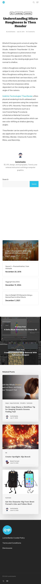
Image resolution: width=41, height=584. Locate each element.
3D (12, 13)
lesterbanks (11, 31)
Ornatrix (23, 403)
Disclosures (7, 548)
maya (7, 403)
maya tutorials (14, 403)
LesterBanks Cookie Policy (13, 538)
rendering (19, 13)
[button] (37, 2)
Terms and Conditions (11, 543)
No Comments (30, 31)
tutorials (28, 13)
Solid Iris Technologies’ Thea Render (17, 96)
